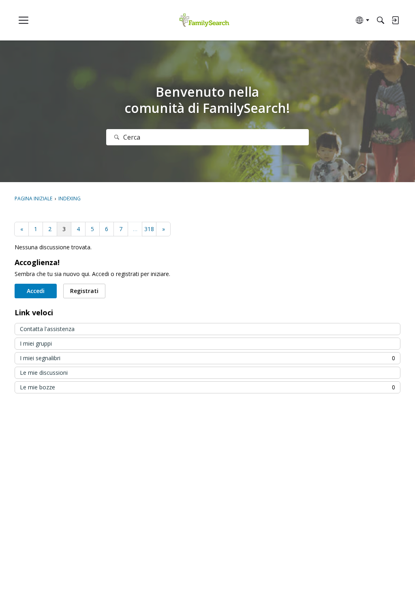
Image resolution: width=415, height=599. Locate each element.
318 (149, 229)
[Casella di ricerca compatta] (380, 20)
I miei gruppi (36, 343)
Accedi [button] (36, 291)
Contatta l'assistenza (47, 329)
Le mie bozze (207, 387)
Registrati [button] (84, 291)
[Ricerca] (116, 137)
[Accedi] (395, 20)
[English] (204, 20)
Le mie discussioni (44, 372)
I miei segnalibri (207, 358)
